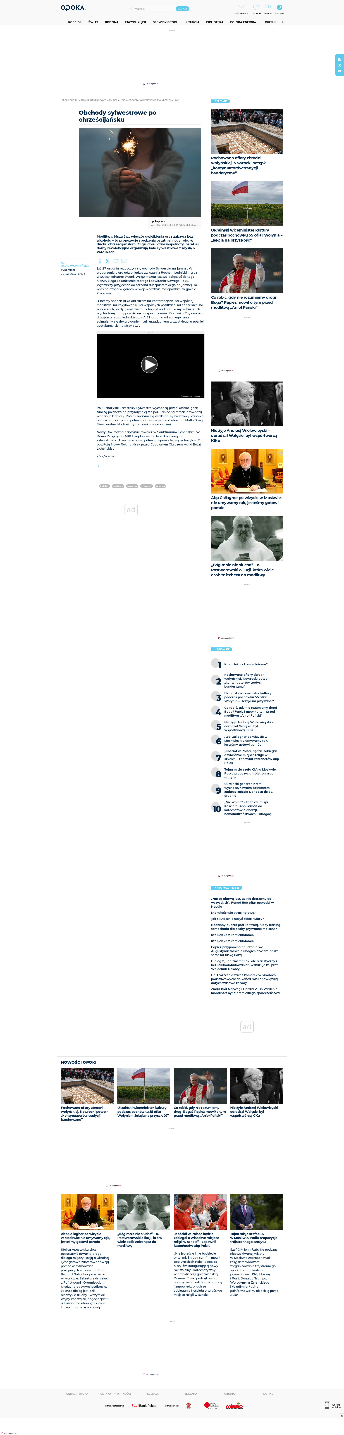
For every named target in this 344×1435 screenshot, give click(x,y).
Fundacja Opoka (76, 1393)
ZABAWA (160, 486)
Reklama (191, 1393)
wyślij (125, 261)
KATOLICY (104, 486)
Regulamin (152, 1393)
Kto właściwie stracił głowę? (233, 912)
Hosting (267, 1393)
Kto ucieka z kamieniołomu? (232, 935)
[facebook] (339, 59)
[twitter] (339, 65)
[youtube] (339, 71)
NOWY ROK (132, 486)
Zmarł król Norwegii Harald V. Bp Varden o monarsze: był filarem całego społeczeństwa (245, 991)
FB (100, 261)
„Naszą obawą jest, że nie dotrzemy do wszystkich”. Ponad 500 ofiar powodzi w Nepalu (242, 903)
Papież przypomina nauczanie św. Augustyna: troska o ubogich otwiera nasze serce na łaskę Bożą (244, 951)
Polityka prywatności (115, 1393)
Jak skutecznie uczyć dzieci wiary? (237, 919)
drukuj (116, 261)
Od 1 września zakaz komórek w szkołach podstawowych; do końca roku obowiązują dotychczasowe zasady (244, 979)
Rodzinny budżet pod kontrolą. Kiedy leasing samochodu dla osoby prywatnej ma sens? (245, 927)
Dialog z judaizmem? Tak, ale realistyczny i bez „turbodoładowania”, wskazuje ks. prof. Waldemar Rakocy (245, 965)
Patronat (229, 1393)
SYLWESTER (146, 486)
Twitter (108, 261)
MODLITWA (118, 486)
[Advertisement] (172, 57)
